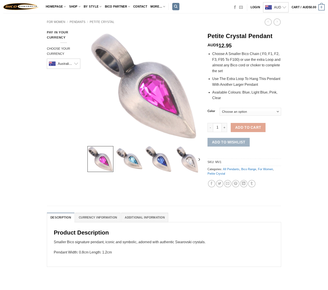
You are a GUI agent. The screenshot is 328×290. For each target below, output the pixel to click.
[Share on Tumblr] (251, 183)
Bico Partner (116, 6)
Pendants (77, 22)
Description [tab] (60, 217)
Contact (140, 6)
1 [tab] (136, 34)
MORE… (156, 6)
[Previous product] (277, 21)
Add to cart (248, 127)
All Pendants (231, 169)
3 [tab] (147, 34)
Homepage (54, 6)
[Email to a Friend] (227, 183)
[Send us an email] (241, 7)
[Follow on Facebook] (235, 7)
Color (211, 111)
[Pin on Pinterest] (235, 183)
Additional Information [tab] (145, 217)
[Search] (175, 6)
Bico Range (248, 169)
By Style (91, 6)
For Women (56, 22)
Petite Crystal (102, 22)
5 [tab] (155, 34)
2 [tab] (144, 34)
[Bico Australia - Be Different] (21, 6)
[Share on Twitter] (219, 183)
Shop (73, 6)
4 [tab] (151, 34)
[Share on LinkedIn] (243, 183)
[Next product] (268, 21)
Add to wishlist (228, 142)
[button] (308, 7)
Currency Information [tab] (98, 217)
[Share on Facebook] (211, 183)
